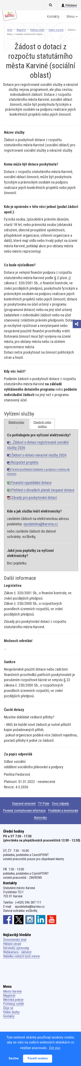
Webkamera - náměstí (17, 952)
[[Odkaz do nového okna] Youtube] (51, 919)
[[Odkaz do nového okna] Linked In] (40, 919)
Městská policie (13, 1000)
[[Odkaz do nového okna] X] (18, 919)
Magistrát (21, 30)
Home (9, 30)
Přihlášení (71, 5)
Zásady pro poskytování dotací (34, 497)
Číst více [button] (54, 1048)
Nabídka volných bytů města (21, 956)
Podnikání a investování (63, 811)
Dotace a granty (56, 30)
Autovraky (40, 818)
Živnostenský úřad (14, 940)
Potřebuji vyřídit (37, 30)
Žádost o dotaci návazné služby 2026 (38, 455)
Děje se (8, 1008)
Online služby (11, 1012)
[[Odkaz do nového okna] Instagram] (29, 919)
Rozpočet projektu (24, 462)
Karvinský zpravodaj (16, 948)
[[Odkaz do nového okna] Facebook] (7, 919)
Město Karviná (12, 991)
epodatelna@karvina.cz (40, 524)
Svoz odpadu (60, 804)
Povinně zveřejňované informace (24, 811)
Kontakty (53, 16)
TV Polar (43, 804)
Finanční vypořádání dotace (31, 482)
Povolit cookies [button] (38, 1058)
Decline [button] (14, 1058)
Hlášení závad (12, 944)
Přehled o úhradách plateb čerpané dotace (42, 490)
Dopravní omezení (24, 804)
